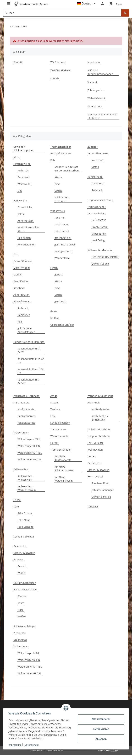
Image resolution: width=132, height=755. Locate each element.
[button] (86, 3)
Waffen (22, 616)
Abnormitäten (26, 220)
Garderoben (94, 463)
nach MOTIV (99, 220)
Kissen (54, 402)
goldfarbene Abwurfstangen (26, 330)
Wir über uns (57, 62)
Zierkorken (19, 633)
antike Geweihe (100, 409)
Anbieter (18, 559)
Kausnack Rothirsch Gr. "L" (31, 371)
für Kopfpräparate (60, 153)
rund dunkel (61, 231)
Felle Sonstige (25, 526)
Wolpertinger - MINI (29, 439)
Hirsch (54, 267)
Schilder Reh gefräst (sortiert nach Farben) (66, 168)
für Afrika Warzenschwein (63, 478)
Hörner (54, 443)
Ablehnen (101, 738)
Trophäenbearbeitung (100, 200)
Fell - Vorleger (95, 443)
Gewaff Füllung (100, 263)
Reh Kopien (24, 237)
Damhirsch (24, 177)
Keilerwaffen (20, 469)
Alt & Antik (93, 402)
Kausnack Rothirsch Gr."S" (29, 350)
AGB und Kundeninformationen (100, 72)
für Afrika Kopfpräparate (62, 458)
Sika (20, 190)
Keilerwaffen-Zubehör (100, 250)
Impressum (14, 744)
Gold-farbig (98, 240)
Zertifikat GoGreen (60, 70)
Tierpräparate (21, 402)
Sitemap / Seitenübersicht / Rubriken (102, 116)
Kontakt (17, 62)
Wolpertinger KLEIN (29, 446)
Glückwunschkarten (24, 582)
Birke (57, 184)
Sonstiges (92, 506)
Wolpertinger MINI (28, 653)
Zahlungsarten (95, 90)
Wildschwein (57, 211)
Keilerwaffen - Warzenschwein (27, 488)
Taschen (55, 409)
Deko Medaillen (96, 213)
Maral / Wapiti (21, 267)
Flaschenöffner (100, 483)
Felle (16, 506)
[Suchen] (125, 13)
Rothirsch (23, 170)
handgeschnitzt (63, 251)
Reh (20, 321)
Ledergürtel (20, 639)
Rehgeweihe (20, 200)
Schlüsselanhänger (103, 490)
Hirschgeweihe (21, 163)
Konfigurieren (101, 728)
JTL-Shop (114, 750)
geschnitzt (60, 301)
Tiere (20, 609)
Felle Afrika (24, 520)
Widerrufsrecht (96, 98)
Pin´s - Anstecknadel (25, 589)
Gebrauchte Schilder (62, 324)
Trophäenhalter (96, 206)
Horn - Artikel (95, 476)
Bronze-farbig (99, 227)
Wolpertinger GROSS (29, 459)
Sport (21, 603)
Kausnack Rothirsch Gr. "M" (31, 360)
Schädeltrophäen (60, 422)
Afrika (16, 157)
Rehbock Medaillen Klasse (29, 229)
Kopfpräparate (26, 409)
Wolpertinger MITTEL (30, 452)
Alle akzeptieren (101, 718)
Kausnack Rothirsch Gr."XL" (29, 381)
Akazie (58, 177)
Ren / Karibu (20, 281)
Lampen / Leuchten (98, 436)
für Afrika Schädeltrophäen (64, 468)
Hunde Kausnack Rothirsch (29, 341)
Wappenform (62, 258)
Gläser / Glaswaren (98, 469)
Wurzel (22, 573)
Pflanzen (22, 596)
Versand (92, 82)
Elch (15, 254)
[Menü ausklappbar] (8, 2)
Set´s (21, 214)
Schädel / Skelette (23, 536)
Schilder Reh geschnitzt (61, 199)
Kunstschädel (95, 176)
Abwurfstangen (26, 244)
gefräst (58, 274)
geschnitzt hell (62, 237)
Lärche (58, 190)
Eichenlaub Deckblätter (105, 257)
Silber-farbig (99, 233)
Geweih (22, 566)
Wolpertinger (21, 432)
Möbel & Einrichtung (99, 429)
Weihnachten (95, 449)
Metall (95, 167)
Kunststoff (97, 160)
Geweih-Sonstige (101, 496)
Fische (17, 499)
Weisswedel (24, 184)
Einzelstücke (25, 207)
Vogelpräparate (26, 422)
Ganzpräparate (26, 416)
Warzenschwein (59, 436)
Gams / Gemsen (22, 261)
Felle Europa (25, 513)
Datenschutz (31, 744)
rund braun (61, 224)
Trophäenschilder (60, 449)
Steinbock (19, 288)
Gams (53, 311)
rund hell (59, 217)
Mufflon (17, 274)
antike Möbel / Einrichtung (100, 417)
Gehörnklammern (97, 153)
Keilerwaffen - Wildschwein (26, 477)
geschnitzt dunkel (64, 244)
